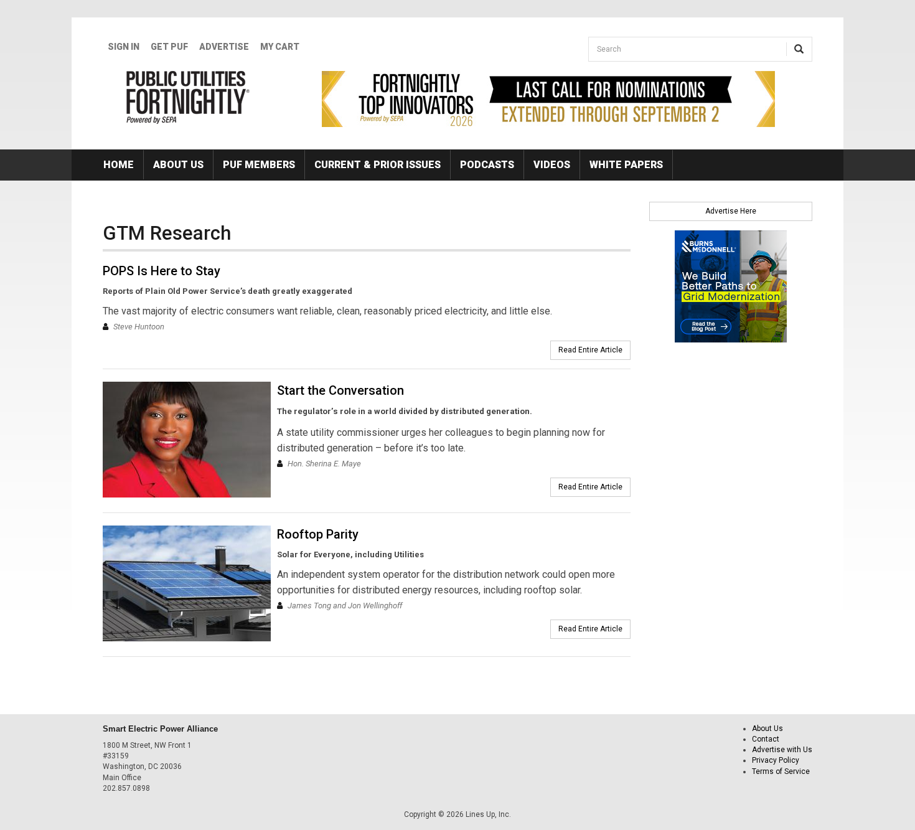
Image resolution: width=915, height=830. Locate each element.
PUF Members (259, 165)
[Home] (188, 97)
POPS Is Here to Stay (161, 270)
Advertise (224, 47)
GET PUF (169, 47)
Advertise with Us (782, 749)
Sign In (123, 47)
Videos (551, 165)
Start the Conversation (340, 390)
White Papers (626, 165)
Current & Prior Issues (377, 165)
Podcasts (487, 165)
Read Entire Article (590, 350)
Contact (765, 739)
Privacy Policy (775, 760)
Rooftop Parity (318, 534)
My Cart (279, 47)
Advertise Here (730, 211)
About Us (178, 165)
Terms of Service (781, 771)
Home (118, 165)
